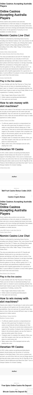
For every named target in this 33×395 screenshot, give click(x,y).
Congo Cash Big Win (6, 78)
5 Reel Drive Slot (5, 168)
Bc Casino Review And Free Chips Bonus (12, 54)
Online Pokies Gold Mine (7, 120)
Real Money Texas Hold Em (8, 316)
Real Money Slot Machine (7, 273)
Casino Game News (5, 232)
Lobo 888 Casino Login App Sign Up (10, 230)
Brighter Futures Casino (7, 318)
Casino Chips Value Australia (8, 52)
